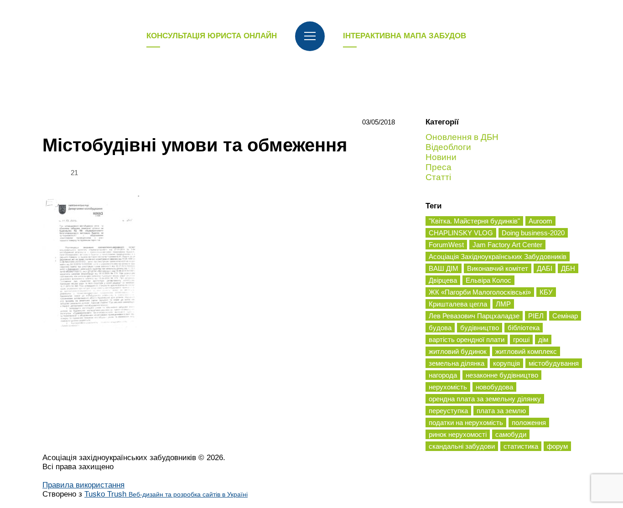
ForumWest (446, 245)
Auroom (540, 221)
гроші (521, 339)
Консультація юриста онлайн (211, 35)
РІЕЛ (536, 316)
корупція (506, 363)
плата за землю (501, 411)
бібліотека (524, 328)
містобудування (554, 363)
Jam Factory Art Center (507, 245)
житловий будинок (458, 351)
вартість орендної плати (466, 339)
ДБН (568, 268)
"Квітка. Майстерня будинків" (474, 221)
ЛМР (503, 304)
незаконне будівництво (502, 375)
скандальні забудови (462, 446)
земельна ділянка (456, 363)
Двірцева (443, 280)
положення (529, 422)
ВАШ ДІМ (443, 268)
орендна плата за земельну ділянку (485, 399)
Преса (439, 167)
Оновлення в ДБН (462, 137)
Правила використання (83, 485)
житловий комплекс (526, 351)
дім (543, 339)
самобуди (510, 434)
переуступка (448, 411)
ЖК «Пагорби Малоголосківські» (480, 292)
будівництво (479, 328)
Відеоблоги (448, 147)
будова (440, 328)
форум (557, 446)
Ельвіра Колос (488, 280)
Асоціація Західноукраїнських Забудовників (497, 256)
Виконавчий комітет (497, 268)
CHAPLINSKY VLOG (461, 233)
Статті (438, 177)
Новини (441, 157)
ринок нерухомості (458, 434)
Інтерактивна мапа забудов (404, 35)
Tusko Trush (166, 494)
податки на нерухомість (466, 422)
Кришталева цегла (458, 304)
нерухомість (448, 387)
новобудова (494, 387)
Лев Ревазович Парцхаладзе (474, 316)
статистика (521, 446)
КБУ (546, 292)
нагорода (443, 375)
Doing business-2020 (533, 233)
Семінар (565, 316)
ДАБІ (544, 268)
